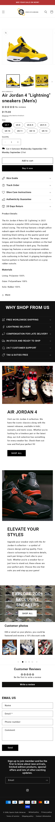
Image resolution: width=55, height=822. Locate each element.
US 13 (44, 131)
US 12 (32, 131)
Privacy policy (46, 812)
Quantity (5, 137)
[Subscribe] (47, 780)
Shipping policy (27, 816)
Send (10, 748)
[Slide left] (3, 82)
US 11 (20, 131)
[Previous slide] (18, 662)
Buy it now (27, 168)
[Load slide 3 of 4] (29, 661)
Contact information (43, 816)
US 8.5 (30, 125)
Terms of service (13, 816)
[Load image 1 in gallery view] (13, 81)
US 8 (18, 125)
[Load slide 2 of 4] (26, 661)
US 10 (7, 131)
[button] (3, 12)
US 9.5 (43, 125)
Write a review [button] (27, 684)
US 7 (7, 125)
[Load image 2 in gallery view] (27, 81)
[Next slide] (37, 662)
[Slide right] (52, 82)
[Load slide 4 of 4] (32, 661)
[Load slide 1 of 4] (22, 661)
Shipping (5, 115)
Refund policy (34, 812)
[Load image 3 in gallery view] (41, 81)
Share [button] (7, 295)
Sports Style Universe (17, 812)
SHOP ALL (16, 453)
